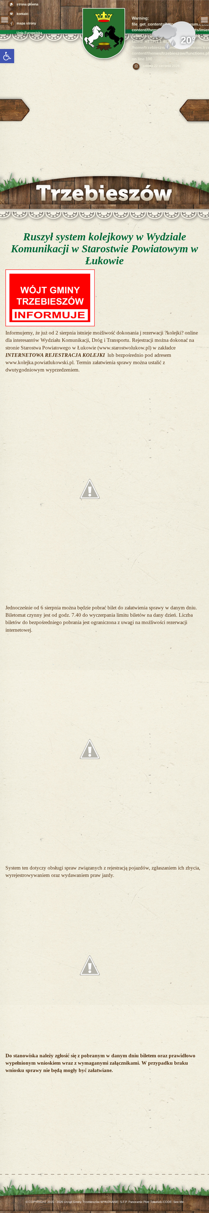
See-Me (178, 1201)
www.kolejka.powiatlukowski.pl (39, 362)
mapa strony (26, 23)
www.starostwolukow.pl (124, 348)
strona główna (27, 4)
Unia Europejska (29, 33)
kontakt (22, 14)
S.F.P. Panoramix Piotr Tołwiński (141, 1201)
